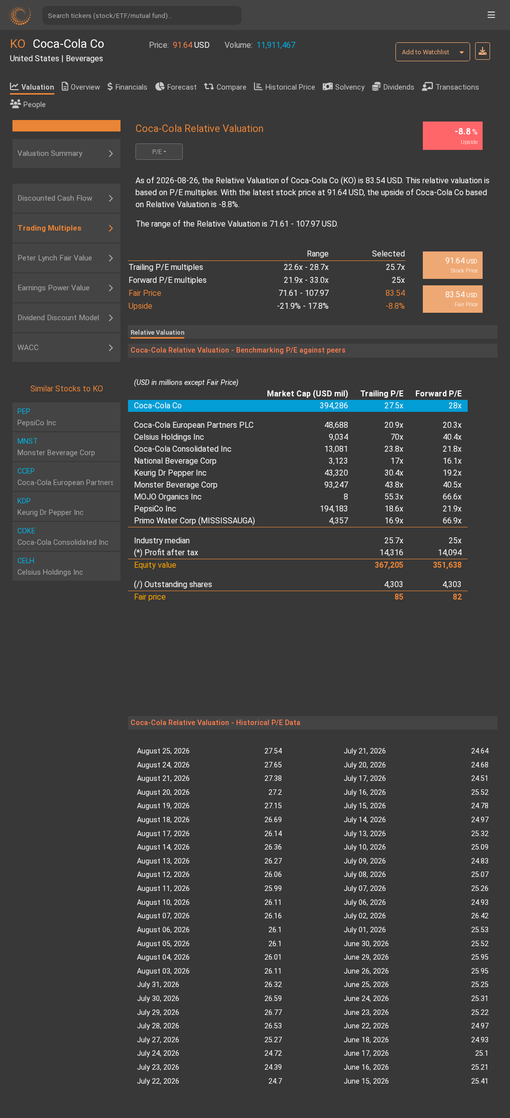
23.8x (393, 449)
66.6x (452, 496)
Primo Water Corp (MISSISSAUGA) (194, 520)
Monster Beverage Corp (176, 485)
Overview (85, 87)
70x (396, 437)
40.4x (452, 437)
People (34, 105)
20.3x (452, 425)
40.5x (452, 485)
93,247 (336, 485)
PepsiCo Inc (155, 508)
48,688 (336, 425)
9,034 (338, 437)
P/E (157, 151)
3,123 (338, 461)
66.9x (452, 520)
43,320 (336, 473)
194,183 (334, 508)
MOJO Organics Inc (168, 496)
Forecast (182, 87)
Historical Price (290, 87)
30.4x (393, 473)
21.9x (452, 508)
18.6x (393, 508)
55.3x (393, 496)
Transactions (457, 87)
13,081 (336, 449)
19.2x (452, 473)
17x (396, 461)
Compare (232, 87)
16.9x (393, 520)
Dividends (398, 87)
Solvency (350, 87)
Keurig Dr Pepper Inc (170, 473)
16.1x (452, 461)
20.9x (393, 425)
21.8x (452, 449)
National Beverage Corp (175, 461)
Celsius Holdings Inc (169, 437)
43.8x (393, 485)
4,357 (338, 520)
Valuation (37, 87)
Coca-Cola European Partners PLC (194, 425)
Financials (131, 87)
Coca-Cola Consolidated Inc (183, 449)
